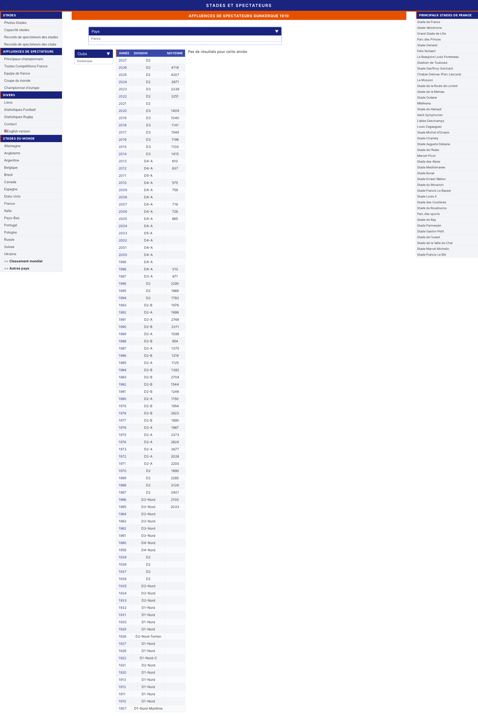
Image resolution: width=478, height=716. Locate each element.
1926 (122, 651)
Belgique (11, 167)
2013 (123, 161)
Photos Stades (15, 22)
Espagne (10, 189)
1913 (122, 679)
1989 (122, 334)
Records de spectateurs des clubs (30, 44)
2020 (123, 111)
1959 (122, 550)
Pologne (10, 232)
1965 (122, 507)
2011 (122, 175)
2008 (123, 197)
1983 (122, 377)
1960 (122, 543)
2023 (123, 89)
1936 (122, 579)
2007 (123, 204)
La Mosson (425, 80)
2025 (123, 75)
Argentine (11, 160)
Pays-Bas (11, 218)
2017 (122, 132)
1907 (122, 708)
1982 (122, 384)
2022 (123, 96)
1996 (122, 283)
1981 (122, 391)
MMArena (424, 103)
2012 (122, 168)
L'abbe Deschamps (430, 121)
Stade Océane (427, 97)
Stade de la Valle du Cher (435, 243)
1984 (122, 370)
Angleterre (12, 153)
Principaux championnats (23, 59)
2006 (123, 211)
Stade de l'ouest (428, 237)
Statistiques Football (20, 109)
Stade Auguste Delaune (433, 144)
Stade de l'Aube (428, 150)
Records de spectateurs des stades (31, 37)
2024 (123, 82)
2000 (123, 255)
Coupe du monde (17, 80)
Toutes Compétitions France (26, 66)
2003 (123, 233)
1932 (122, 607)
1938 (122, 564)
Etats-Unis (12, 196)
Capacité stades (16, 30)
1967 (122, 492)
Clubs (93, 54)
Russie (9, 239)
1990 (122, 327)
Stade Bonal (425, 173)
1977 (122, 420)
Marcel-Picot (426, 156)
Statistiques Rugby (18, 117)
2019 (122, 118)
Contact (10, 124)
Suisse (9, 247)
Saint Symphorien (430, 115)
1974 (122, 442)
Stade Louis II (427, 196)
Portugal (10, 225)
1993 (122, 305)
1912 (122, 687)
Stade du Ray (426, 220)
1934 (123, 593)
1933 (123, 600)
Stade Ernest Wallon (431, 179)
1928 (122, 636)
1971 (122, 463)
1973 (122, 449)
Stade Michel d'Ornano (433, 132)
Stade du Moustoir (430, 185)
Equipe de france (17, 73)
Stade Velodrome (429, 28)
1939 (122, 557)
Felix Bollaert (426, 51)
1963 (122, 521)
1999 (122, 262)
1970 (122, 471)
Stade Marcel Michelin (433, 249)
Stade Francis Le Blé (431, 254)
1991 (122, 319)
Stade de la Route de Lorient (437, 86)
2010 (123, 183)
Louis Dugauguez (429, 127)
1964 (122, 514)
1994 (122, 298)
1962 (122, 528)
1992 (122, 312)
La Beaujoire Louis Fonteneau (438, 57)
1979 (122, 406)
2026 (123, 67)
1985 (122, 363)
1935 (122, 586)
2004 (123, 226)
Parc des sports (428, 214)
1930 (123, 622)
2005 (123, 219)
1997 (122, 276)
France (9, 203)
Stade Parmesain (429, 225)
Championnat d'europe (21, 88)
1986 (122, 355)
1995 (122, 291)
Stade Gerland (427, 45)
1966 (122, 499)
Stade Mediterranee (431, 167)
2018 (122, 125)
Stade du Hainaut (429, 109)
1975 (122, 435)
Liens (8, 102)
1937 (122, 571)
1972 (122, 456)
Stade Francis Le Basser (434, 191)
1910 (122, 701)
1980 (122, 399)
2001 (123, 247)
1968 (122, 485)
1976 (122, 427)
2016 (122, 139)
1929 (122, 629)
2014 (123, 154)
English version (18, 131)
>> (23, 261)
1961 (122, 535)
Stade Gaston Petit (430, 231)
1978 (122, 413)
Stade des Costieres (431, 202)
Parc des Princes (429, 39)
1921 (122, 665)
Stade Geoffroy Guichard (435, 68)
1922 (122, 658)
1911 (122, 694)
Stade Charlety (427, 138)
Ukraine (10, 254)
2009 (123, 190)
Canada (10, 182)
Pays (185, 31)
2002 (123, 240)
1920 (122, 672)
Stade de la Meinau (430, 92)
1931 (122, 615)
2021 (122, 103)
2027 (123, 60)
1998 (122, 269)
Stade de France (428, 22)
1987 (122, 348)
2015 (122, 147)
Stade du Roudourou (431, 208)
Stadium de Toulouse (432, 63)
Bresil (8, 175)
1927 (122, 643)
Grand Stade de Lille (431, 33)
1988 (122, 341)
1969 (122, 478)
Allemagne (12, 146)
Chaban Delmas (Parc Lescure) (439, 74)
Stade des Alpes (428, 161)
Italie (8, 211)
